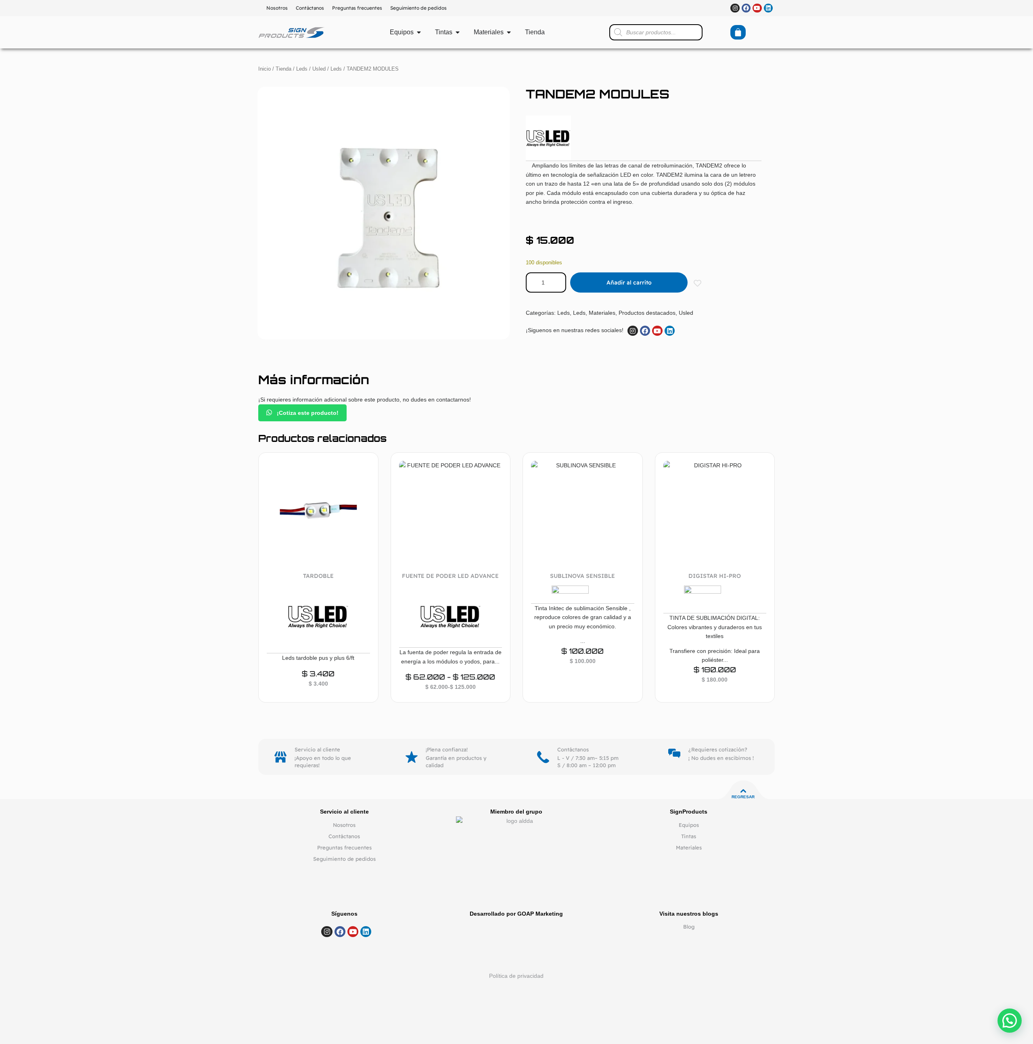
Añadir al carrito (629, 282)
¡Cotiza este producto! (307, 413)
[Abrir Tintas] (457, 32)
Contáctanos (310, 8)
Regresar (743, 797)
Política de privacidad (516, 976)
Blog (688, 926)
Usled (319, 69)
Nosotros (277, 8)
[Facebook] (746, 8)
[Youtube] (757, 8)
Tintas (688, 836)
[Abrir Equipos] (419, 32)
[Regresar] (743, 791)
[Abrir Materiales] (509, 32)
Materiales (602, 313)
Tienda (283, 69)
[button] (1009, 1020)
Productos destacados (647, 313)
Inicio (264, 69)
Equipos (689, 825)
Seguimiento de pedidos (418, 8)
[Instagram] (734, 8)
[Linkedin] (768, 8)
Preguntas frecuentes (357, 8)
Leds (301, 69)
